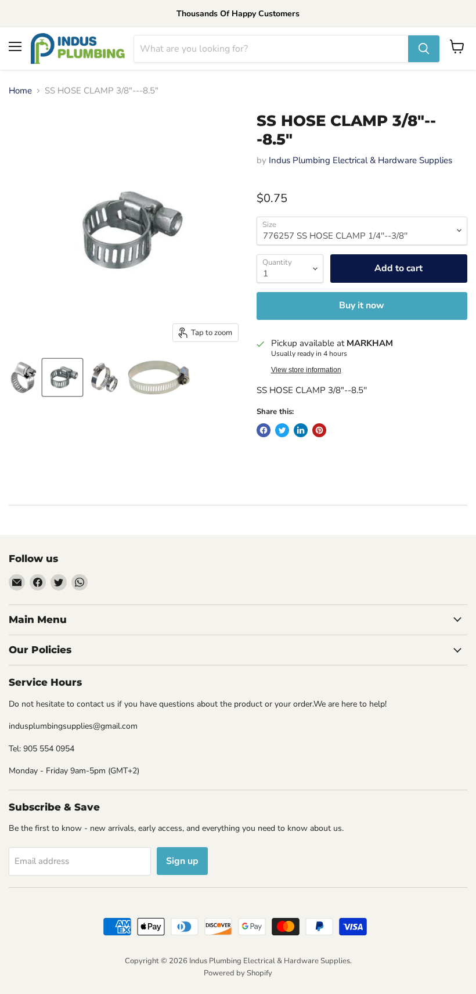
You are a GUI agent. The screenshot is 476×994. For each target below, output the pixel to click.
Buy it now (361, 305)
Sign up (182, 861)
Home (20, 91)
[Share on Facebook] (264, 430)
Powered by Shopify (238, 973)
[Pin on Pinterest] (319, 430)
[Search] (423, 48)
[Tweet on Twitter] (282, 430)
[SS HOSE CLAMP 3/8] (23, 377)
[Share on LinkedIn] (301, 430)
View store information (306, 370)
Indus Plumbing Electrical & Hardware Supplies (360, 160)
